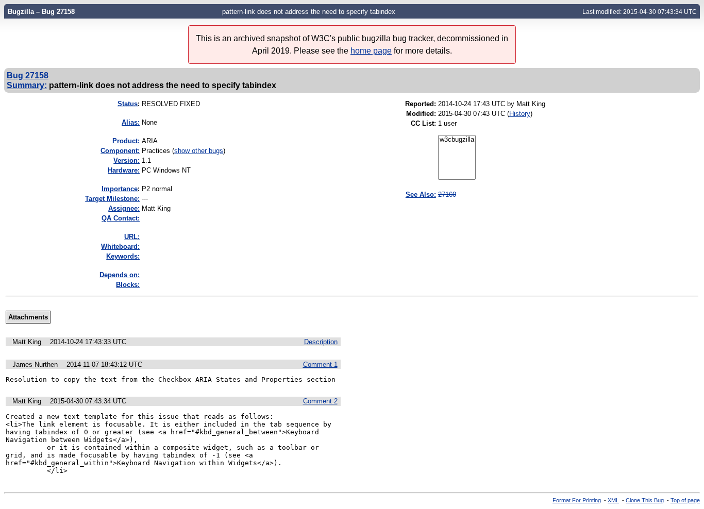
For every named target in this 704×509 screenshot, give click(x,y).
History (519, 113)
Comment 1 (320, 364)
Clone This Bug (645, 500)
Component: (120, 151)
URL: (132, 237)
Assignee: (124, 208)
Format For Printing (576, 500)
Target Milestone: (112, 198)
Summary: (27, 85)
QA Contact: (121, 218)
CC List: (423, 123)
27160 (447, 194)
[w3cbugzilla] (457, 139)
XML (613, 500)
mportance (120, 189)
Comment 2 (320, 401)
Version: (126, 160)
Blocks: (128, 285)
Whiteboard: (120, 246)
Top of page (685, 500)
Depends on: (119, 275)
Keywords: (123, 256)
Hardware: (124, 170)
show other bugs (198, 151)
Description (321, 342)
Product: (126, 141)
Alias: (131, 122)
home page (371, 50)
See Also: (421, 194)
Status (128, 104)
